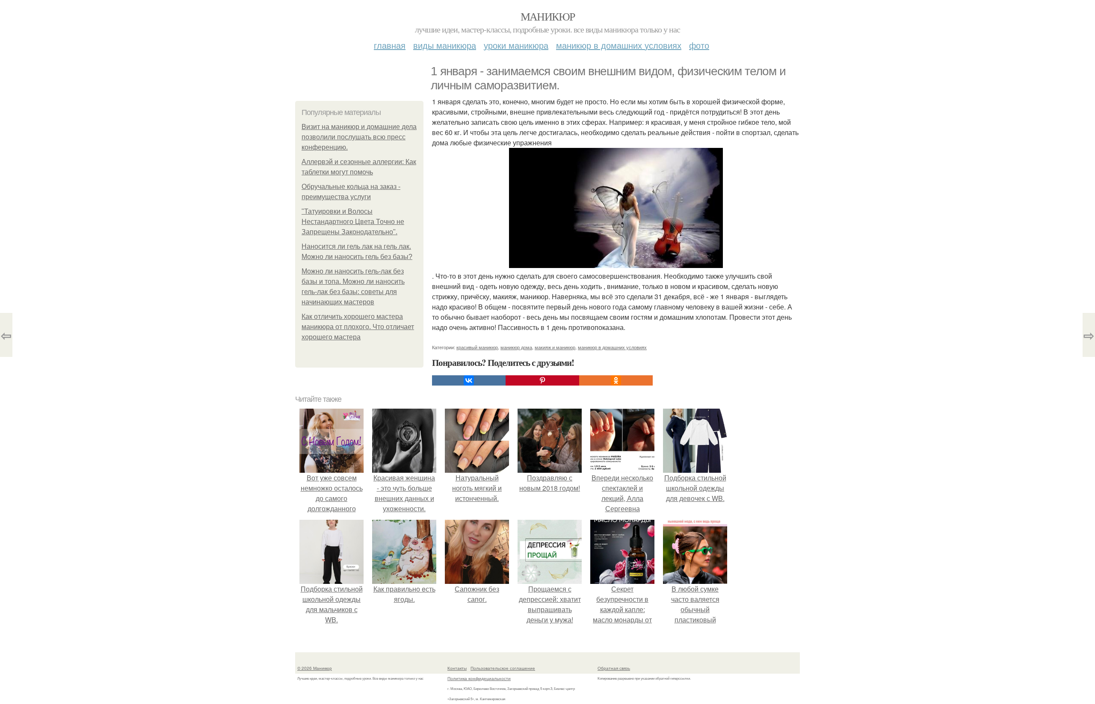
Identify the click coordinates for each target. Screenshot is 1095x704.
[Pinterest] (542, 380)
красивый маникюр (477, 347)
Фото (699, 45)
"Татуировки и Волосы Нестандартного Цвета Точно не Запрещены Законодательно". (353, 222)
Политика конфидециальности (479, 678)
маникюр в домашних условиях (612, 347)
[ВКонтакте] (469, 380)
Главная (389, 45)
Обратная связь (614, 668)
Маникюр (548, 16)
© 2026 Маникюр (314, 668)
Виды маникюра (444, 45)
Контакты (457, 668)
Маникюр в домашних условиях (618, 45)
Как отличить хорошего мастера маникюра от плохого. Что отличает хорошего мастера (358, 327)
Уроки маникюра (516, 45)
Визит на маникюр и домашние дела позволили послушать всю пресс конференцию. (359, 137)
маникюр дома (516, 347)
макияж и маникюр (555, 347)
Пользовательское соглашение (503, 668)
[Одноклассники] (616, 380)
